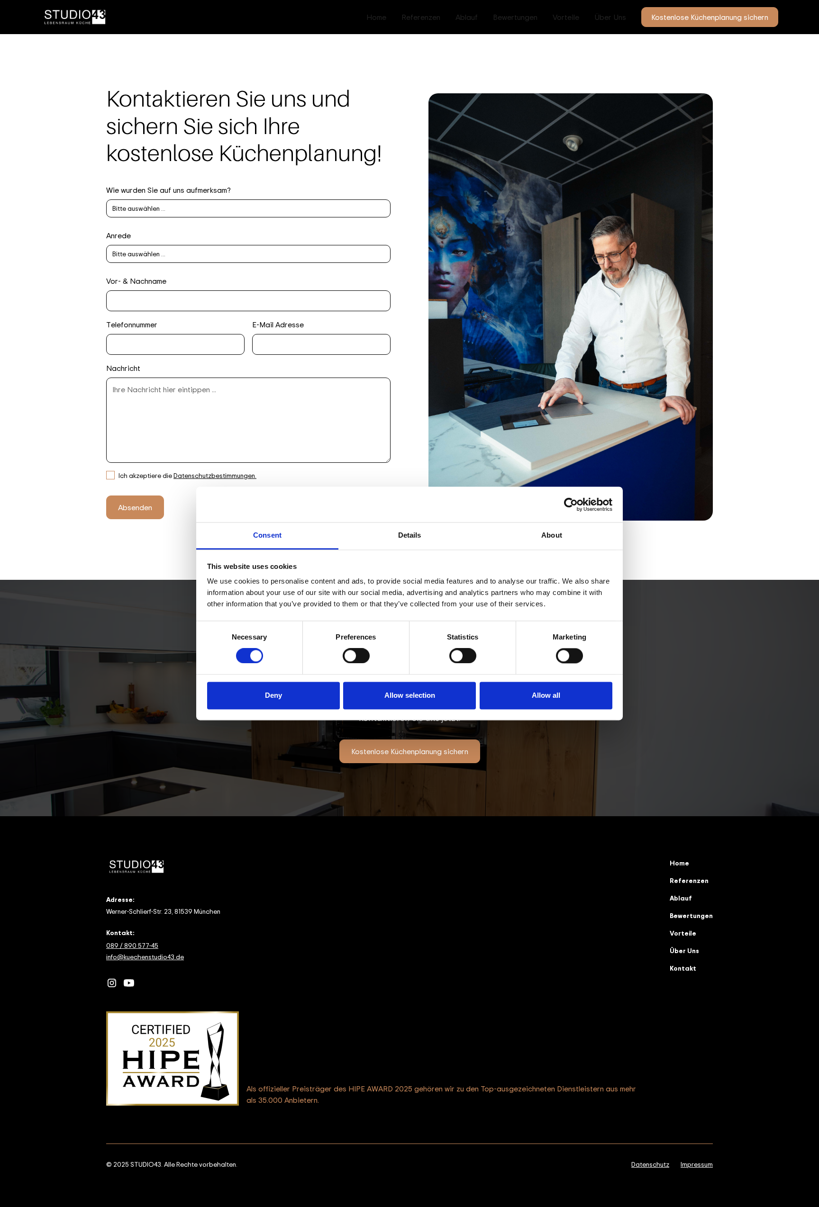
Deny (273, 695)
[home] (75, 17)
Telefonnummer (131, 324)
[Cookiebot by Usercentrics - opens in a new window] (570, 504)
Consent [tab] (267, 535)
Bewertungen (515, 17)
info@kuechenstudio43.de (145, 956)
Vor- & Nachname (136, 281)
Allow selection (409, 695)
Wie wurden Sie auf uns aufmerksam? (168, 190)
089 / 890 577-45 (132, 945)
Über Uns (610, 17)
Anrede (118, 235)
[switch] (356, 656)
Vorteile (566, 17)
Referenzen (420, 17)
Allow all (546, 695)
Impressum (697, 1164)
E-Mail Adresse (278, 324)
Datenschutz (650, 1164)
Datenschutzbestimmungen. (214, 475)
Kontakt (683, 968)
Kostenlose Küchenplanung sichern (709, 17)
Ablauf (466, 17)
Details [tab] (409, 535)
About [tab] (551, 535)
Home (376, 17)
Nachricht (123, 368)
